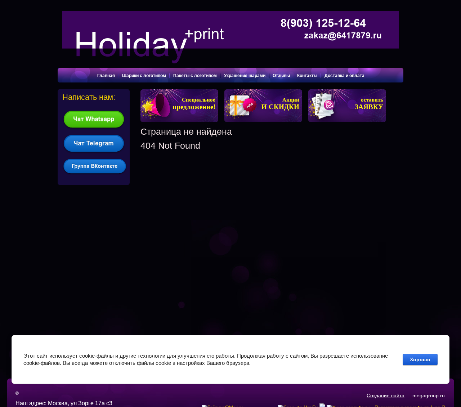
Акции (280, 104)
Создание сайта (385, 395)
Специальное (194, 104)
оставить (369, 104)
